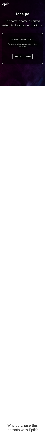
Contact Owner (22, 56)
